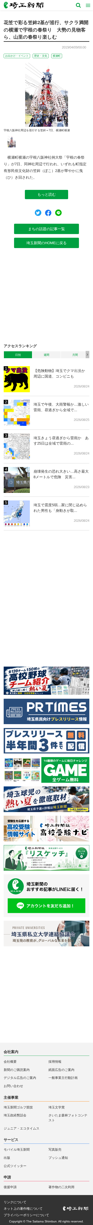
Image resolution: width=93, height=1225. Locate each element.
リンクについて (15, 1202)
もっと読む (46, 194)
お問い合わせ (13, 1086)
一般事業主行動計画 (63, 1078)
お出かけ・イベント (17, 55)
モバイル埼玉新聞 (17, 1149)
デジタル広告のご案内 (20, 1078)
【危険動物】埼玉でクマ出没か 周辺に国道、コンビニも (61, 373)
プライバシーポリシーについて (26, 1215)
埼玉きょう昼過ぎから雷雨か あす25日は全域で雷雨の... (61, 441)
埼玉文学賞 (56, 1107)
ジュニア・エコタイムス (21, 1128)
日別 (18, 354)
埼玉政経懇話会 (15, 1115)
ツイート (38, 212)
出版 (7, 1157)
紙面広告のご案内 (61, 1070)
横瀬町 (57, 55)
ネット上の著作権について (23, 1208)
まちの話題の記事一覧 (46, 229)
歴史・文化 (40, 55)
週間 (46, 354)
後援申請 (10, 1187)
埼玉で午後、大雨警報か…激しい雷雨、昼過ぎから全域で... (61, 407)
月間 (75, 354)
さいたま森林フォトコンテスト (67, 1117)
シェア (48, 212)
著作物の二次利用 (61, 1187)
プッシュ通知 (58, 1157)
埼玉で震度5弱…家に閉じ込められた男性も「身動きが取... (60, 508)
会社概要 (10, 1061)
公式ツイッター (15, 1166)
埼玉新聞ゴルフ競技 (18, 1107)
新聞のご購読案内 (17, 1070)
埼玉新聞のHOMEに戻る (46, 243)
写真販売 (54, 1149)
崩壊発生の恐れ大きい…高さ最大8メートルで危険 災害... (61, 474)
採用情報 (54, 1061)
